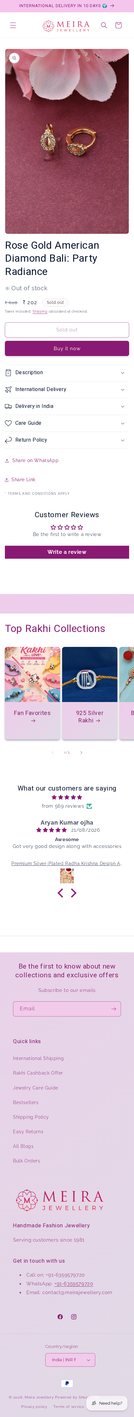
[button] (13, 25)
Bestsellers (26, 1102)
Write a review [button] (66, 552)
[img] (67, 797)
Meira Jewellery (39, 1397)
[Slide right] (81, 752)
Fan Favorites (32, 712)
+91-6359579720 (73, 1284)
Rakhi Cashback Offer (38, 1073)
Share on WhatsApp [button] (35, 460)
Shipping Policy (31, 1117)
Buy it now (67, 348)
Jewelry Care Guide (35, 1087)
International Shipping (38, 1058)
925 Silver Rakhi (89, 716)
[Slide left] (53, 752)
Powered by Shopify (74, 1397)
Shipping (40, 311)
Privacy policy (34, 1407)
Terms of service (68, 1407)
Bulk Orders (26, 1160)
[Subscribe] (113, 1009)
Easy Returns (28, 1131)
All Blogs (23, 1146)
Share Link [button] (23, 479)
